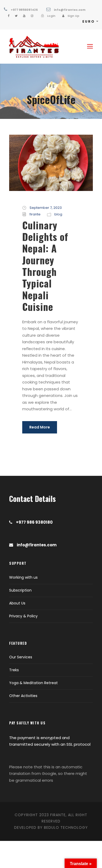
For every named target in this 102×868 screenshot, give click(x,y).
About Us (17, 603)
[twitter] (16, 16)
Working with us (23, 577)
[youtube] (24, 16)
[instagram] (32, 16)
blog (58, 214)
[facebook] (8, 16)
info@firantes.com (70, 10)
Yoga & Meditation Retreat (33, 682)
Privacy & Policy (23, 616)
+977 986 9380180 (34, 522)
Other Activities (23, 695)
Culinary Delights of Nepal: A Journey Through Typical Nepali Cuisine (45, 266)
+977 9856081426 (24, 10)
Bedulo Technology (66, 827)
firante (35, 214)
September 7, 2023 (46, 207)
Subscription (20, 590)
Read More (39, 427)
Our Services (20, 657)
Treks (14, 670)
